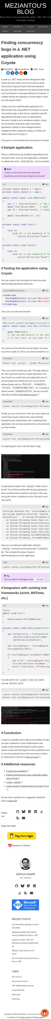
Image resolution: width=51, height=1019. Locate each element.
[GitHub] (18, 812)
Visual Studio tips (18, 990)
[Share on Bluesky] (8, 73)
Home (5, 27)
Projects (18, 27)
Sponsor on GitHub (19, 845)
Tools (41, 69)
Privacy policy (38, 1017)
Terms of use (25, 1017)
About (5, 31)
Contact (31, 31)
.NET (36, 69)
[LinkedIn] (35, 812)
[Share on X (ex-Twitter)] (25, 73)
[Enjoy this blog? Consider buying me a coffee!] (21, 835)
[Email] (24, 818)
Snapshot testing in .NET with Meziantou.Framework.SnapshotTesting (25, 943)
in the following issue (27, 395)
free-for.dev (16, 999)
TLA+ (22, 134)
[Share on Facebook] (12, 73)
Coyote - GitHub (13, 782)
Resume (18, 31)
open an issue (32, 757)
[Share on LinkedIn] (17, 73)
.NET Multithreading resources (23, 986)
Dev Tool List (16, 977)
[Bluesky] (24, 812)
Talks (31, 27)
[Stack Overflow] (41, 812)
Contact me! (12, 801)
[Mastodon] (30, 812)
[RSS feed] (18, 818)
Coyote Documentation (16, 771)
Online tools (16, 994)
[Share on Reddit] (21, 73)
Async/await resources (20, 981)
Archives (43, 27)
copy (46, 184)
